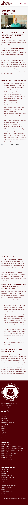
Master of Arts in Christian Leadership (12, 448)
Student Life (4, 479)
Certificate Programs (7, 461)
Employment (5, 432)
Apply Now (4, 469)
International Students (7, 477)
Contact (3, 436)
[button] (21, 3)
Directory (4, 418)
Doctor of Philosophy (7, 459)
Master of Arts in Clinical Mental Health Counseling (12, 451)
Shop (2, 438)
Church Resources (6, 434)
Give (2, 430)
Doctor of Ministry (6, 457)
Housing (3, 473)
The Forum (4, 424)
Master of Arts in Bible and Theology (11, 446)
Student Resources (6, 491)
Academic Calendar (6, 487)
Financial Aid (5, 471)
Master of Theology (6, 455)
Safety (3, 493)
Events (3, 426)
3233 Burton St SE (6, 405)
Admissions (4, 420)
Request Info (5, 481)
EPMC (3, 463)
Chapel (3, 489)
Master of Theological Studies (9, 453)
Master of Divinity (6, 444)
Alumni (3, 428)
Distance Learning (6, 475)
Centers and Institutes (7, 422)
